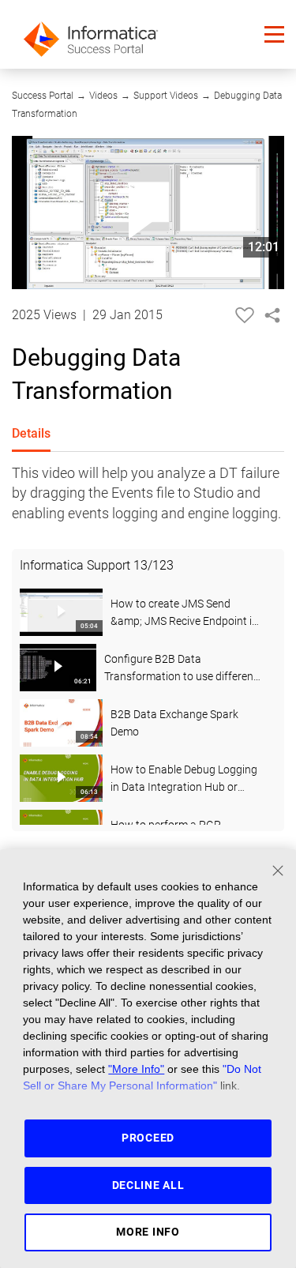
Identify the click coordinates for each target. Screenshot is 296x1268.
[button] (274, 34)
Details (31, 433)
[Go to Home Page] (91, 34)
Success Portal (42, 95)
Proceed (148, 1137)
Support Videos (165, 95)
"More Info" (136, 1069)
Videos (103, 95)
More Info (147, 1231)
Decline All (148, 1185)
